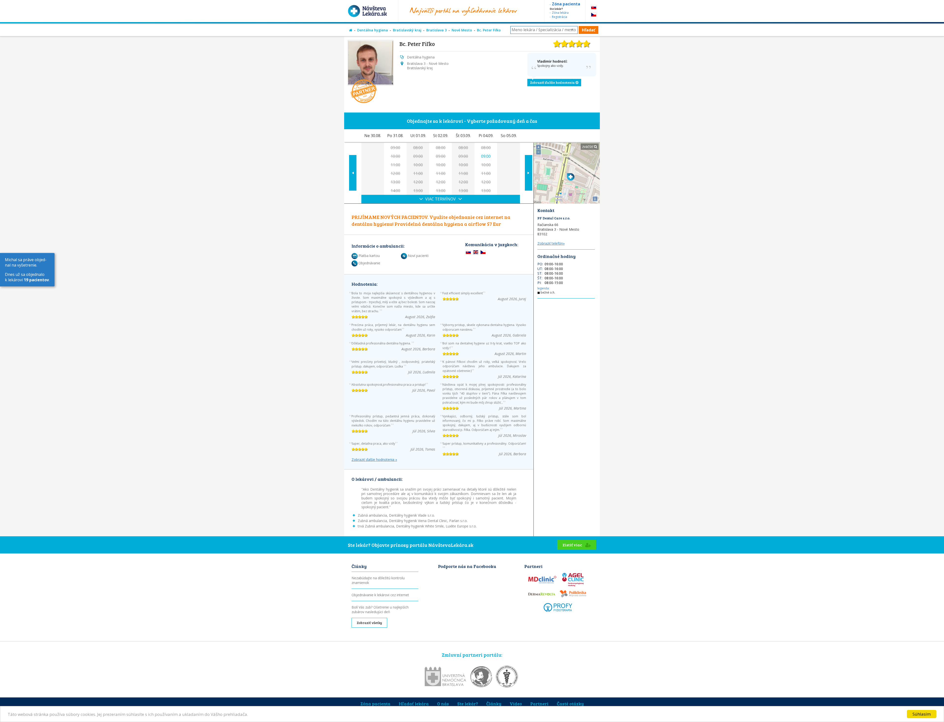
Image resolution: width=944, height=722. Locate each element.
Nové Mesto (462, 30)
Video (516, 704)
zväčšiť (588, 146)
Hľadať (588, 30)
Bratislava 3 (436, 30)
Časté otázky (570, 704)
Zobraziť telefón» (551, 243)
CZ (593, 15)
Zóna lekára (560, 13)
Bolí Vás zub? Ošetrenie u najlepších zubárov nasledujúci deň (380, 609)
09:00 (486, 156)
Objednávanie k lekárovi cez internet (380, 595)
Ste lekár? (467, 704)
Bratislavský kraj (407, 30)
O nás (443, 704)
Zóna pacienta (375, 704)
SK (593, 7)
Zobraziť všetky (369, 622)
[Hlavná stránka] (350, 30)
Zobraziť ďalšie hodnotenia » (374, 459)
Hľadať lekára (414, 704)
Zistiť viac (572, 544)
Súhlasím (922, 714)
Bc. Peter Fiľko (489, 30)
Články (493, 704)
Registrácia (559, 17)
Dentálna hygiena (372, 30)
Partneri (539, 704)
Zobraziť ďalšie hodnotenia (552, 82)
